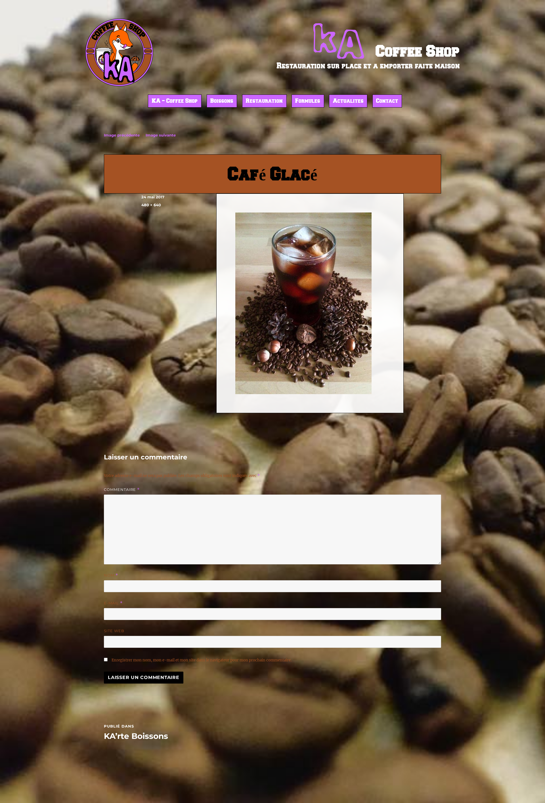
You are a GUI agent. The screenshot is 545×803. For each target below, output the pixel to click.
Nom (111, 575)
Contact (387, 101)
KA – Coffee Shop (175, 101)
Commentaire (122, 489)
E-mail (113, 603)
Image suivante (161, 135)
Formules (307, 101)
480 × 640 (151, 205)
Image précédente (122, 135)
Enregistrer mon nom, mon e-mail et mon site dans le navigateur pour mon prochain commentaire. (202, 660)
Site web (114, 630)
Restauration (264, 101)
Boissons (221, 101)
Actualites (348, 101)
